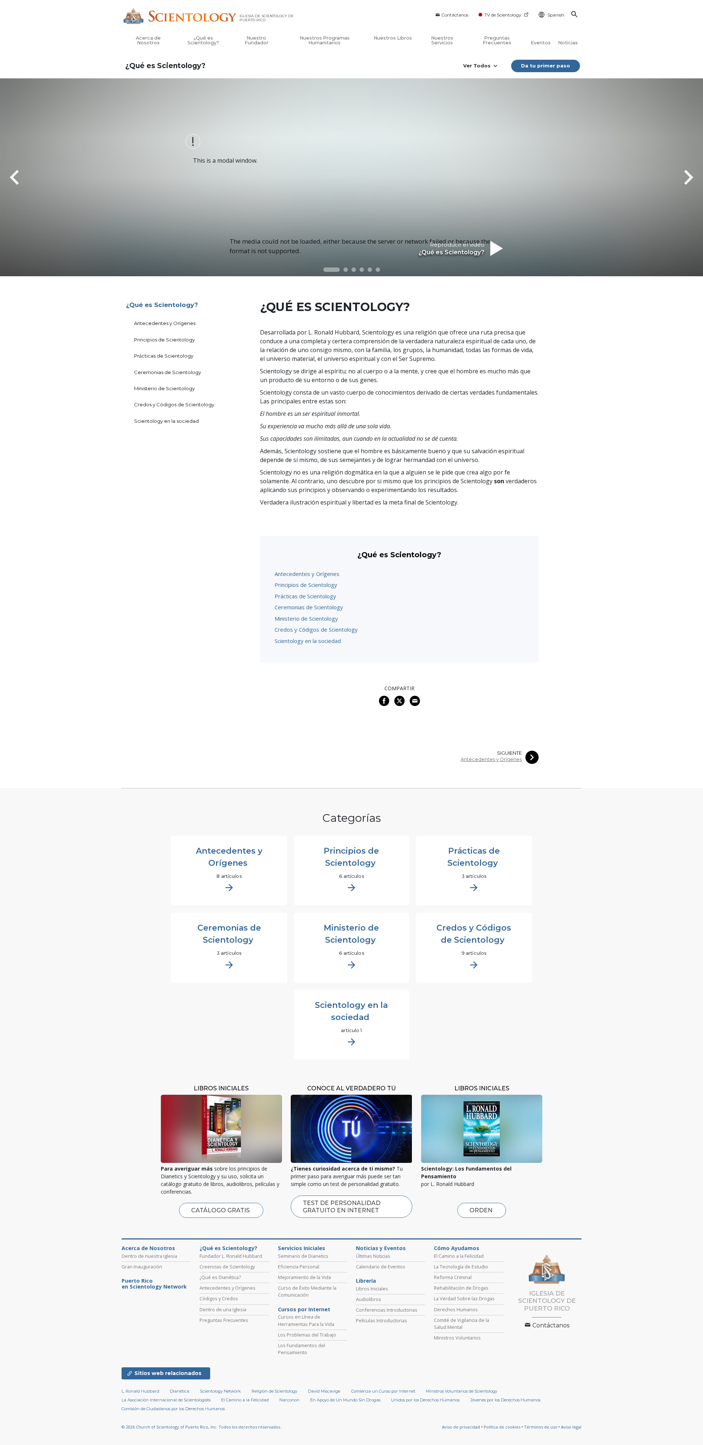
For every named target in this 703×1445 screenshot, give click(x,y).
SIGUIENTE (509, 753)
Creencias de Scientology (227, 1266)
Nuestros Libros (392, 38)
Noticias (568, 42)
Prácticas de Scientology (305, 596)
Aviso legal (571, 1427)
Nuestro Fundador (256, 40)
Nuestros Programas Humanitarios (325, 40)
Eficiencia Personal (298, 1266)
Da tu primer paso (545, 66)
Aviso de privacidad (461, 1427)
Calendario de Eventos (380, 1266)
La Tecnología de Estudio (461, 1266)
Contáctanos (454, 15)
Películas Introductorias (381, 1320)
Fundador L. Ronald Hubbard (231, 1256)
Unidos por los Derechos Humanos (425, 1399)
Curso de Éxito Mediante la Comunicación (307, 1291)
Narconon (289, 1399)
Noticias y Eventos (381, 1248)
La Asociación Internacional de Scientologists (166, 1399)
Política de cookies (502, 1427)
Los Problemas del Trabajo (307, 1334)
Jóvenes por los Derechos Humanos (505, 1399)
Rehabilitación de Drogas (461, 1288)
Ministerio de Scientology (306, 618)
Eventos (541, 42)
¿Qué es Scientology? (203, 40)
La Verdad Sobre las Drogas (464, 1298)
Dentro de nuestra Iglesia (149, 1256)
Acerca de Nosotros (148, 40)
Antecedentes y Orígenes (307, 573)
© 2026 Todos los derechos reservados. (201, 1427)
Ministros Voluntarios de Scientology (461, 1391)
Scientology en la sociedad (308, 640)
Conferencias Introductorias (386, 1310)
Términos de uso (540, 1427)
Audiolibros (368, 1299)
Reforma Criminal (453, 1277)
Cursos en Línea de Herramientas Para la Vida (306, 1320)
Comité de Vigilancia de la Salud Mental (461, 1323)
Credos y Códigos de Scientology (316, 629)
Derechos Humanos (456, 1309)
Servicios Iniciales (301, 1248)
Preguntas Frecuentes (497, 40)
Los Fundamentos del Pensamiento (301, 1349)
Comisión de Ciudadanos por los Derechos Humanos (173, 1408)
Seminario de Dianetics (303, 1256)
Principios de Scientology (306, 584)
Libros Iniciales (372, 1288)
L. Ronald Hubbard (140, 1391)
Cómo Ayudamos (456, 1248)
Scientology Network (220, 1391)
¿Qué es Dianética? (220, 1277)
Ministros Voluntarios (457, 1337)
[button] (331, 269)
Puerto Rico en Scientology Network (154, 1284)
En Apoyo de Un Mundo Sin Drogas (345, 1399)
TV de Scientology (502, 15)
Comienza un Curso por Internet (383, 1391)
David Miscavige (324, 1391)
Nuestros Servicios (442, 40)
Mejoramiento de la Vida (304, 1277)
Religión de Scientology (274, 1391)
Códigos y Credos (219, 1298)
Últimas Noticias (373, 1256)
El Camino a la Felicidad (459, 1256)
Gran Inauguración (142, 1266)
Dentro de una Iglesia (223, 1309)
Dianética (179, 1391)
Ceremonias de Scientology (309, 607)
